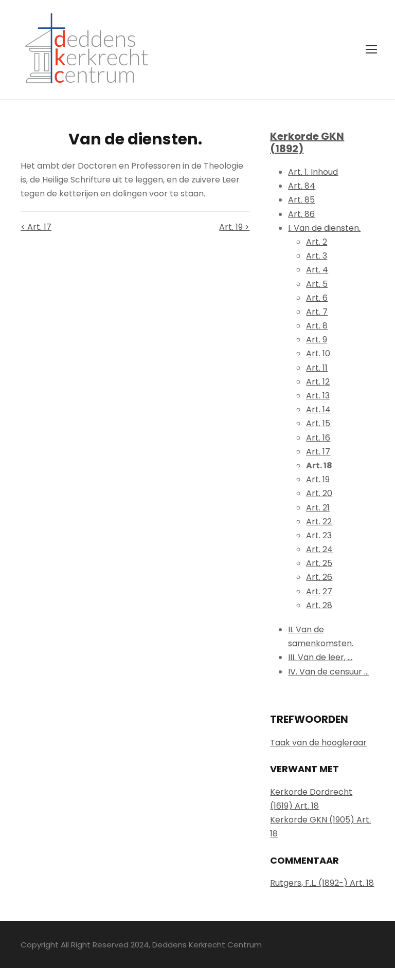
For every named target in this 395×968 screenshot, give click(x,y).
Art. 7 (317, 312)
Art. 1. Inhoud (313, 172)
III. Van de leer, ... (320, 657)
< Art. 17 (36, 227)
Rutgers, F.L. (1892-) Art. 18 (322, 883)
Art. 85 (301, 200)
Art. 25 (319, 563)
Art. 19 (318, 479)
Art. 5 (317, 284)
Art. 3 (316, 256)
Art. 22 (319, 521)
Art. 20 (319, 493)
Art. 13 (318, 395)
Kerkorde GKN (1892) (307, 142)
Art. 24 (319, 549)
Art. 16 (318, 438)
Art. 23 (319, 535)
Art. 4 (317, 270)
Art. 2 (316, 242)
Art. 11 (317, 368)
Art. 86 (301, 214)
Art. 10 (318, 353)
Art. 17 (318, 452)
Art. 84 (301, 186)
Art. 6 (317, 298)
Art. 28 (319, 605)
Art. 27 (319, 591)
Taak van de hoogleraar (318, 742)
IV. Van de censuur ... (328, 672)
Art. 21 (318, 508)
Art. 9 (316, 339)
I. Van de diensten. (324, 228)
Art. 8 (317, 326)
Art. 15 (318, 423)
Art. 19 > (234, 227)
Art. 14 (318, 409)
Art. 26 (319, 577)
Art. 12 (318, 382)
